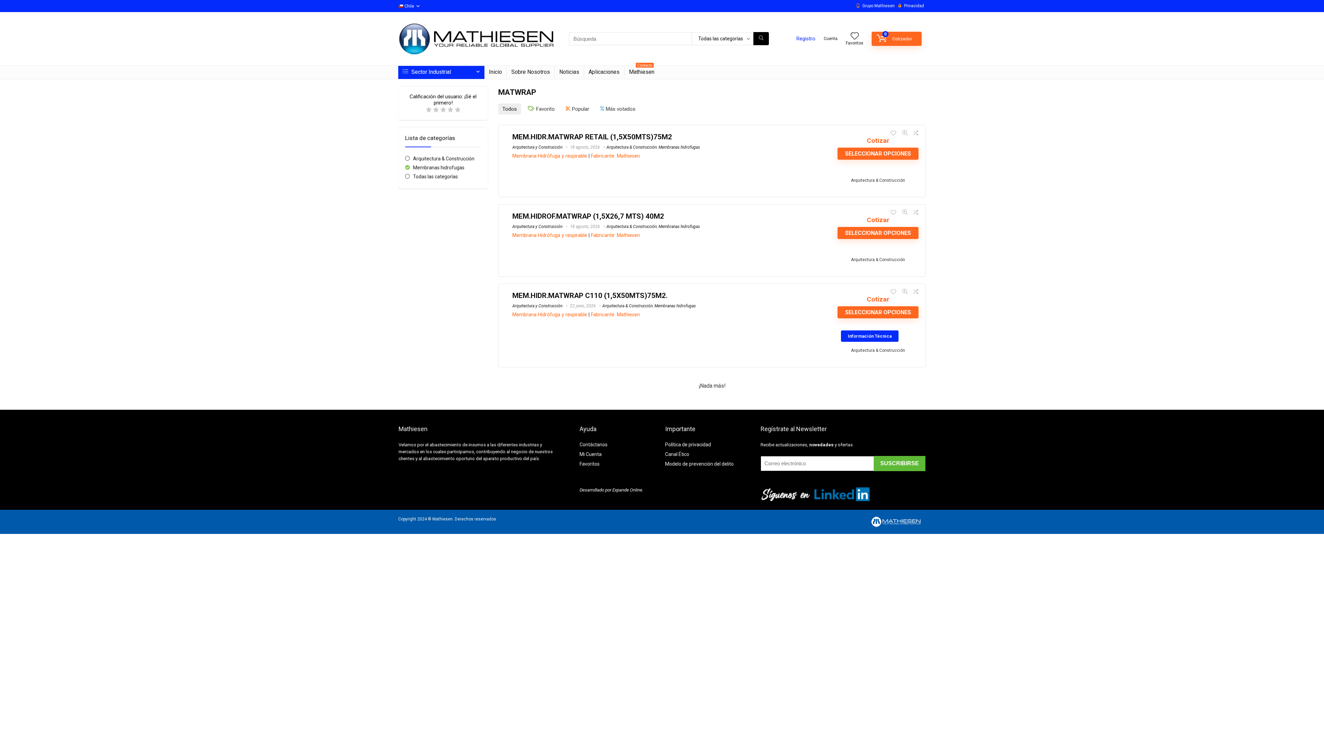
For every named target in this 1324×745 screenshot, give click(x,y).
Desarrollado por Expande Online (611, 490)
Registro (805, 39)
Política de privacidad (688, 444)
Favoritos (590, 464)
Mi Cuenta (591, 454)
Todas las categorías (435, 176)
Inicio (495, 72)
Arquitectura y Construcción (537, 147)
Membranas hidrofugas (438, 167)
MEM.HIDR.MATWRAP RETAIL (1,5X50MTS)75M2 (592, 137)
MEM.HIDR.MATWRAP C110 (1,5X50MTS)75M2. (590, 295)
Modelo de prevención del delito (699, 464)
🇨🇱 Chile (406, 6)
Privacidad (914, 5)
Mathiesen (641, 70)
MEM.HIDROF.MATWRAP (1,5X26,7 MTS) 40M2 (588, 216)
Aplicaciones (604, 72)
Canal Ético (677, 454)
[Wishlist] (855, 36)
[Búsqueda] (761, 38)
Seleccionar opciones (878, 153)
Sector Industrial (430, 72)
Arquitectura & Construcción (443, 158)
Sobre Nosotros (530, 72)
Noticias (569, 72)
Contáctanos (594, 444)
